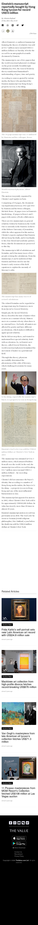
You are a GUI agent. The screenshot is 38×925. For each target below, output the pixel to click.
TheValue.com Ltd (22, 860)
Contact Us (18, 852)
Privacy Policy (19, 856)
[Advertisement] (19, 556)
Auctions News (7, 625)
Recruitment (18, 854)
